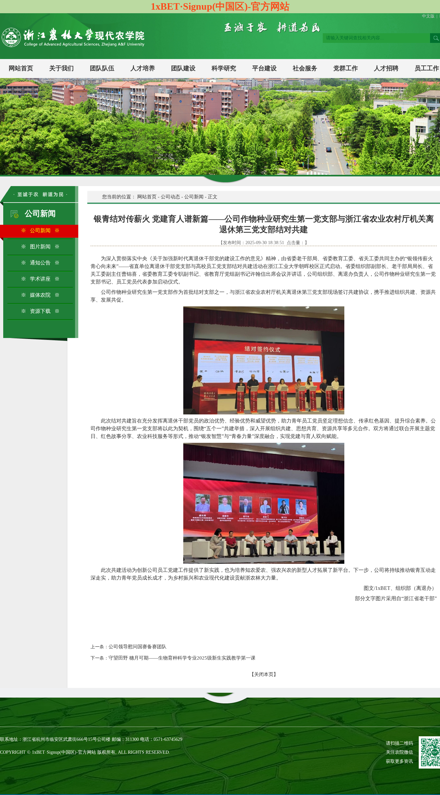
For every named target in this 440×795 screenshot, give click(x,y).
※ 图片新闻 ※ (40, 246)
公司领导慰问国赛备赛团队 (138, 646)
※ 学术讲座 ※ (40, 279)
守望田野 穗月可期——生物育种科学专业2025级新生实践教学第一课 (182, 658)
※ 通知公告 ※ (40, 262)
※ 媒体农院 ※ (40, 295)
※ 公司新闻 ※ (40, 230)
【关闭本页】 (263, 674)
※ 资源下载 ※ (40, 311)
